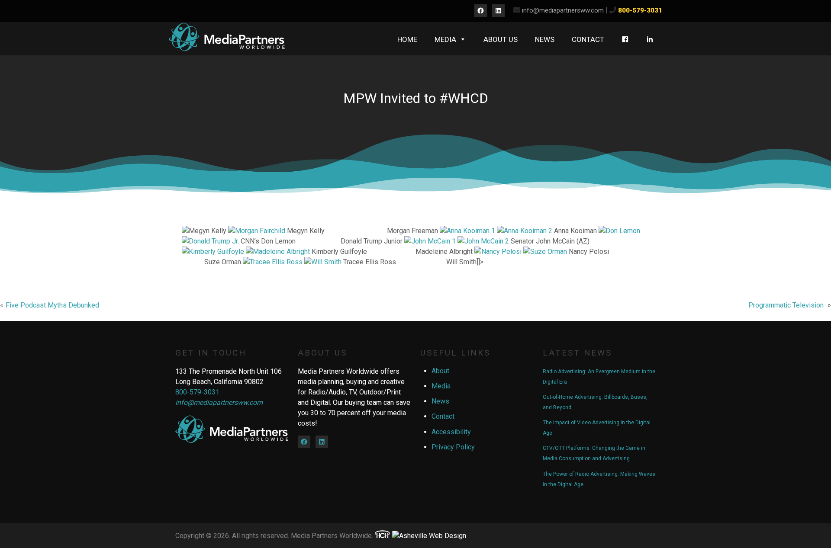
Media (445, 39)
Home (407, 39)
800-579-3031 (640, 10)
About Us (500, 39)
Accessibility (451, 432)
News (544, 39)
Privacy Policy (453, 447)
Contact (588, 39)
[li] (650, 39)
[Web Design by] (382, 536)
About (440, 371)
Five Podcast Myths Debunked (52, 305)
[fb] (625, 39)
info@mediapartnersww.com (563, 10)
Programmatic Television (786, 305)
